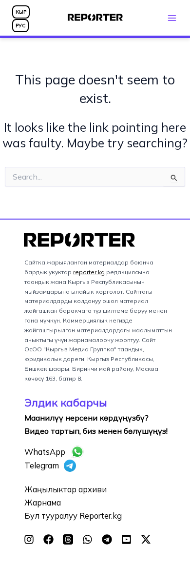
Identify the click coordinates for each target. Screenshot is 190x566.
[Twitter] (145, 539)
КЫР (21, 12)
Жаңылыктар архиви (65, 489)
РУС (20, 25)
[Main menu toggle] (172, 18)
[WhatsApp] (87, 539)
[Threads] (67, 539)
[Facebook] (48, 539)
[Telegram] (106, 539)
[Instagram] (28, 539)
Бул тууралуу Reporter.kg (73, 516)
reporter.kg (89, 272)
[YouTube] (126, 539)
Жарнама (42, 502)
